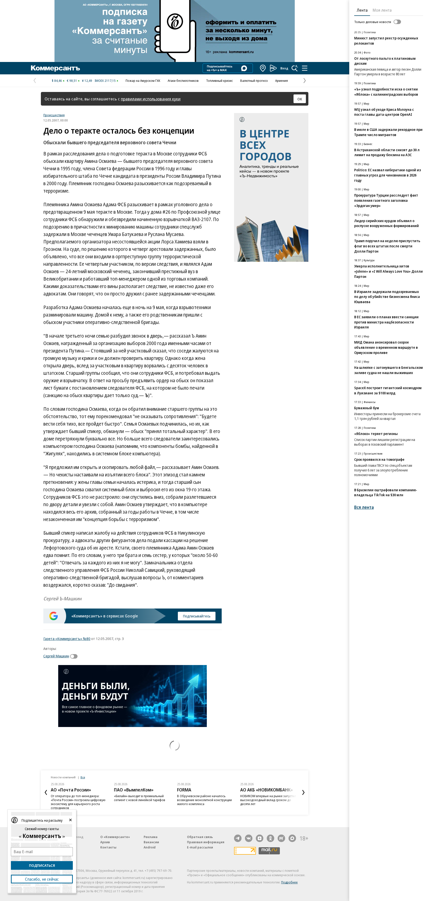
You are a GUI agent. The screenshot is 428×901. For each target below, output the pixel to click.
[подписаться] (75, 656)
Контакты (108, 847)
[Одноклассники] (270, 838)
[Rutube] (281, 838)
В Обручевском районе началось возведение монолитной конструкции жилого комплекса (204, 800)
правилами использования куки (151, 99)
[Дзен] (259, 838)
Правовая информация (205, 842)
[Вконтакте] (248, 838)
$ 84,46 (57, 80)
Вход (284, 68)
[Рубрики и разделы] (304, 68)
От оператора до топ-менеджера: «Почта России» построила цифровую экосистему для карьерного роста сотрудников (78, 802)
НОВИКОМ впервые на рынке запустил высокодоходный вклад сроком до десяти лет (268, 800)
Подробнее (289, 882)
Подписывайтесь (197, 615)
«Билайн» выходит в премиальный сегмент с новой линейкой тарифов (139, 798)
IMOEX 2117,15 (105, 80)
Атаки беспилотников (183, 80)
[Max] (292, 838)
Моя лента (382, 10)
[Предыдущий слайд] (46, 792)
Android (150, 847)
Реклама (151, 837)
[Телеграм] (237, 838)
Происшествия (54, 115)
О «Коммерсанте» (115, 837)
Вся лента (364, 507)
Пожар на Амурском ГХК (143, 80)
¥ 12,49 (87, 80)
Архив (105, 842)
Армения (281, 80)
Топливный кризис (219, 80)
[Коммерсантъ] (55, 68)
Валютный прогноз (254, 80)
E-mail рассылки (200, 847)
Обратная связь (200, 837)
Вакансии (151, 842)
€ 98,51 (72, 80)
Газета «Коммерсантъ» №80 (66, 638)
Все (82, 777)
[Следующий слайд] (303, 792)
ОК (299, 98)
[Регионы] (263, 68)
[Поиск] (294, 68)
